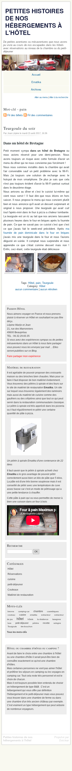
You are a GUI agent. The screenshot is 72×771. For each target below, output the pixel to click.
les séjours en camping (31, 672)
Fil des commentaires (40, 115)
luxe (9, 623)
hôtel (20, 619)
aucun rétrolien (48, 289)
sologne (57, 623)
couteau (11, 615)
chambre (38, 611)
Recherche (15, 545)
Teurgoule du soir (19, 128)
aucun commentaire (26, 289)
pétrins (36, 623)
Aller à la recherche (58, 97)
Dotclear (64, 740)
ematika (33, 615)
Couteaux (13, 589)
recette (46, 623)
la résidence (42, 619)
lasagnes (56, 619)
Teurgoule (47, 282)
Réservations (15, 574)
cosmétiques (53, 611)
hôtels (30, 619)
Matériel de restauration (20, 595)
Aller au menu (41, 97)
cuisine (11, 579)
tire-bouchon (26, 626)
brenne (11, 611)
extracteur (45, 615)
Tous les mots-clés (17, 632)
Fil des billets (15, 115)
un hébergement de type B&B (23, 687)
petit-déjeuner (15, 584)
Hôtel (31, 282)
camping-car (23, 611)
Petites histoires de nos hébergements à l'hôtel (34, 22)
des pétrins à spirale (35, 383)
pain (38, 282)
